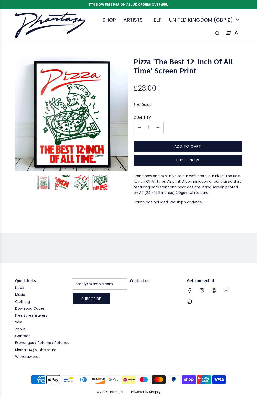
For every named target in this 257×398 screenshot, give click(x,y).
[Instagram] (201, 290)
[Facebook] (189, 290)
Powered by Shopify (146, 392)
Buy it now (187, 160)
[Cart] (228, 33)
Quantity (142, 117)
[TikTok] (189, 301)
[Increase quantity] (157, 127)
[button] (19, 114)
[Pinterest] (213, 290)
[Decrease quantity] (139, 127)
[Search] (217, 33)
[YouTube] (225, 290)
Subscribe (91, 298)
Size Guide (143, 104)
